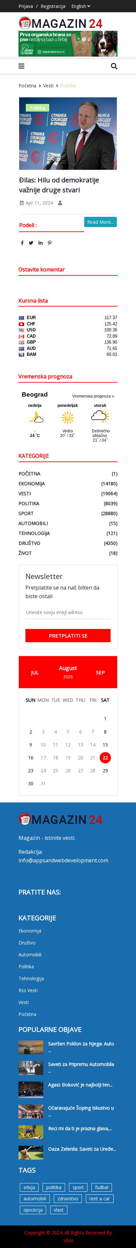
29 (105, 770)
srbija (29, 1187)
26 (68, 770)
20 (80, 757)
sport (78, 1187)
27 (80, 770)
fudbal (101, 1187)
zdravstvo (67, 1198)
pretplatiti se (68, 635)
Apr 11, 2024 (38, 203)
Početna (27, 85)
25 (55, 770)
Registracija (53, 6)
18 (55, 757)
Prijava (25, 6)
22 (105, 757)
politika (53, 1187)
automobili (34, 1198)
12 (68, 745)
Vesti (48, 85)
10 (43, 745)
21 (92, 757)
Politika (68, 85)
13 (80, 745)
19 (68, 757)
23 (30, 770)
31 (43, 783)
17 (43, 757)
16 (30, 757)
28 (92, 770)
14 (92, 745)
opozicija (33, 1210)
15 (105, 745)
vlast (59, 1210)
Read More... (100, 222)
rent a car (99, 1198)
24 (43, 770)
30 (30, 783)
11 (55, 745)
